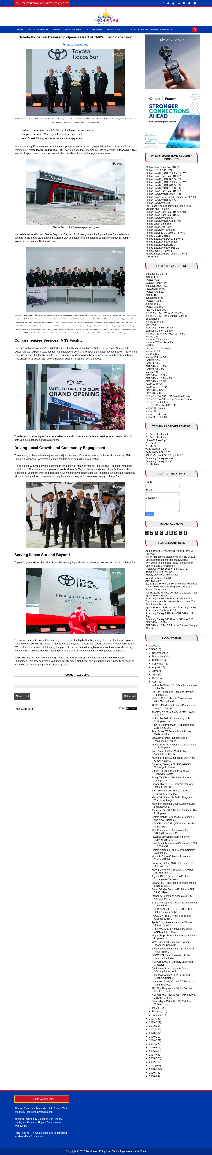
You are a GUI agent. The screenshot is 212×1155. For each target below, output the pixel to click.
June (155, 674)
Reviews (97, 29)
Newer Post (22, 696)
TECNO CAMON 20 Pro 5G (160, 405)
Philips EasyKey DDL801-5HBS (163, 179)
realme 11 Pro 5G (155, 408)
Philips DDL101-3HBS (157, 235)
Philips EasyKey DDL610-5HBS (163, 185)
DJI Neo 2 (150, 443)
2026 (152, 645)
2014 (152, 1054)
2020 (152, 1033)
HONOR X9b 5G (154, 369)
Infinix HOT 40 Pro (155, 414)
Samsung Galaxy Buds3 (158, 461)
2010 (152, 1069)
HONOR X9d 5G (154, 292)
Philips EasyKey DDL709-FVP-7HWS (166, 253)
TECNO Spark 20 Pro (157, 402)
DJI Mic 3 (150, 446)
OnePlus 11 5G (153, 384)
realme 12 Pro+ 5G (155, 357)
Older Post (130, 696)
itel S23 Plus (152, 354)
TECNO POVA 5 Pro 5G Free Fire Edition (168, 396)
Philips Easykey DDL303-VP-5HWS (165, 232)
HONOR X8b (152, 363)
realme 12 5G (152, 351)
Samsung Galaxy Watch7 (159, 458)
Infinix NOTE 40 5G (156, 339)
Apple (56, 29)
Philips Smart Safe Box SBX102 (163, 176)
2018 (152, 1040)
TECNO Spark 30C (156, 309)
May (154, 678)
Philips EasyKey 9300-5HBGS (162, 247)
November (158, 656)
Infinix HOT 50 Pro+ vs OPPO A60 (164, 312)
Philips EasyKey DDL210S (160, 244)
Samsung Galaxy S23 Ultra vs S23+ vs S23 (169, 619)
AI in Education (153, 580)
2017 (152, 1044)
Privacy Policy (115, 29)
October (156, 660)
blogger (131, 708)
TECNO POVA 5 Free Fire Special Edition (168, 399)
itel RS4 (149, 345)
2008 (152, 1076)
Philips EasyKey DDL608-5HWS (163, 221)
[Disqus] (75, 753)
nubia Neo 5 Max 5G (156, 274)
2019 (152, 1036)
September (158, 663)
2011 (152, 1065)
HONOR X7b (152, 360)
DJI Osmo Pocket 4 (156, 437)
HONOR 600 (152, 280)
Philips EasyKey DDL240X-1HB (163, 194)
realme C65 (151, 336)
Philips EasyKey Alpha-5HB (160, 218)
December (158, 653)
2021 (152, 1029)
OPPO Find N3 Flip (156, 375)
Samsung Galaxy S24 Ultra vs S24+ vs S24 (169, 598)
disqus (121, 708)
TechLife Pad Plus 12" (157, 452)
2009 (152, 1072)
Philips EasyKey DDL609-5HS (162, 200)
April (155, 681)
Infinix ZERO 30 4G (156, 417)
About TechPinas (38, 29)
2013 (152, 1058)
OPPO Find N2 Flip (156, 622)
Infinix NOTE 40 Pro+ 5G (159, 342)
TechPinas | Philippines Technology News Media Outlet (116, 1151)
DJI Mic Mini (152, 464)
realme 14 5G (152, 303)
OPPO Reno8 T (154, 393)
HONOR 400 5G (154, 301)
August (156, 667)
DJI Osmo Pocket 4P (156, 434)
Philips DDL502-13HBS (158, 170)
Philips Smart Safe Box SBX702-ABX (166, 212)
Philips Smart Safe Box (158, 223)
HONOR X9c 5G (154, 306)
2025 (152, 649)
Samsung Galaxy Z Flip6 (159, 330)
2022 (152, 1026)
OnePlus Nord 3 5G (156, 387)
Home (20, 29)
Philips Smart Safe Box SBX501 (163, 167)
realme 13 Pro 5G (155, 321)
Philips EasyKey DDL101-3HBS (163, 188)
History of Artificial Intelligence (161, 574)
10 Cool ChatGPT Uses (158, 577)
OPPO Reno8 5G (155, 390)
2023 (152, 1022)
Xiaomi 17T (151, 277)
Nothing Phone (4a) (156, 283)
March (156, 1008)
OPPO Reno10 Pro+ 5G (158, 378)
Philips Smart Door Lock (158, 227)
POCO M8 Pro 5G (155, 289)
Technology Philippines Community (150, 29)
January (157, 1015)
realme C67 (151, 372)
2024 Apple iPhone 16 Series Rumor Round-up (171, 583)
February (157, 1011)
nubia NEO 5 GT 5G (156, 286)
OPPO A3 (150, 324)
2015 (152, 1051)
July (154, 671)
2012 (152, 1062)
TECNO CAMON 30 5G (158, 348)
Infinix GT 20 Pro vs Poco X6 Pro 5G (165, 333)
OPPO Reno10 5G (155, 381)
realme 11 (150, 411)
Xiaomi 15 (151, 294)
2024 (152, 1018)
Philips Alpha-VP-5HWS (158, 250)
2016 (152, 1047)
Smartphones (72, 29)
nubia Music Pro (154, 297)
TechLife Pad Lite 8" (156, 449)
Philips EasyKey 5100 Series (161, 241)
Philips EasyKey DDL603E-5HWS (164, 238)
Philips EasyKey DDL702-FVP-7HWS (166, 173)
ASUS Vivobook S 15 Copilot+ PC (164, 455)
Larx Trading (152, 256)
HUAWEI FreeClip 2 (156, 440)
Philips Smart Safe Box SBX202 (163, 191)
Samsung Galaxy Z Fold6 (159, 327)
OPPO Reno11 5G (155, 366)
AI (87, 29)
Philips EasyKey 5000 (157, 203)
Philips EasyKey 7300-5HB (160, 230)
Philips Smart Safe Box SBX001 (163, 215)
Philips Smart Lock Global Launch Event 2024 (170, 197)
